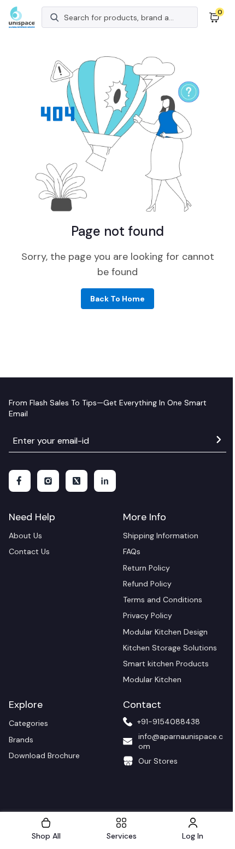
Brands (21, 740)
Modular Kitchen (152, 679)
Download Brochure (44, 755)
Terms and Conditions (162, 599)
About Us (25, 535)
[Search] (54, 17)
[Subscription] (218, 441)
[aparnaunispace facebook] (20, 481)
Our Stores (158, 761)
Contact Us (29, 551)
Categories (28, 723)
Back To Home (117, 299)
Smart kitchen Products (166, 663)
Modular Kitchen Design (165, 632)
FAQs (131, 551)
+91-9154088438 (168, 721)
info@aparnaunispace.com (180, 741)
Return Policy (146, 568)
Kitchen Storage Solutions (170, 648)
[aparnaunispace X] (76, 481)
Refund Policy (147, 584)
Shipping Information (160, 535)
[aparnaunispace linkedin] (105, 481)
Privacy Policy (147, 615)
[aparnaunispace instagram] (48, 481)
